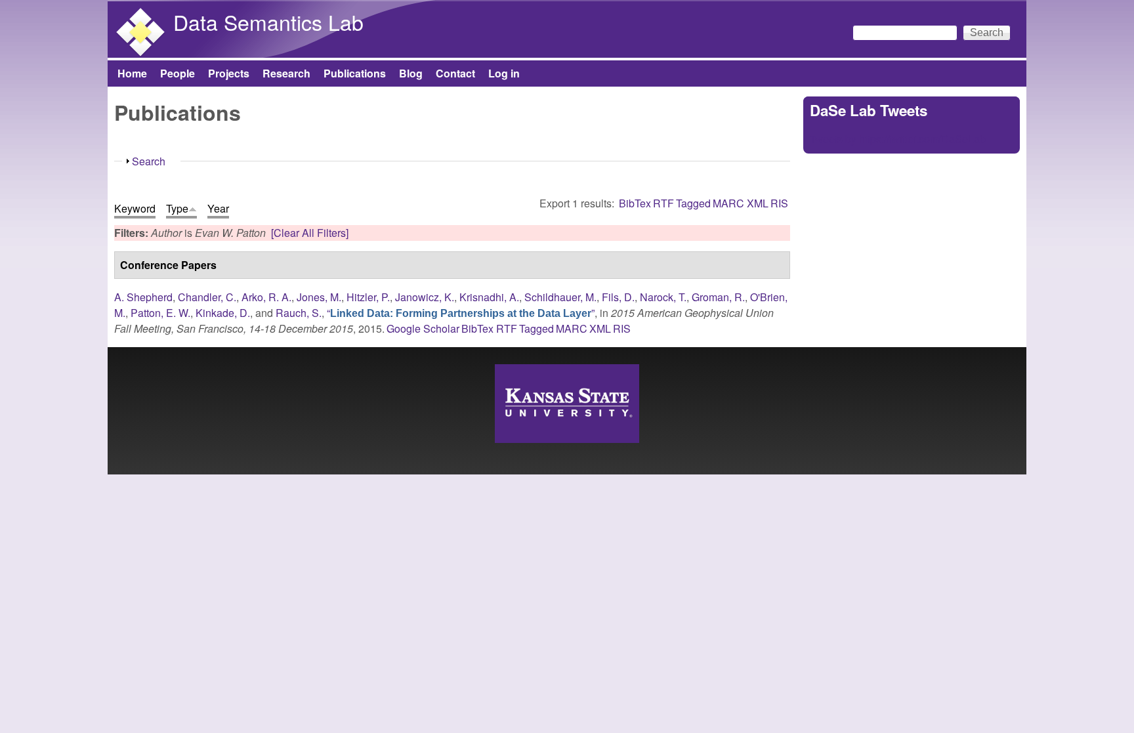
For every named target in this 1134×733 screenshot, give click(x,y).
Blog (411, 73)
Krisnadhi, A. (489, 296)
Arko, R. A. (266, 296)
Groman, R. (718, 296)
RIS (779, 203)
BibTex (635, 203)
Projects (228, 73)
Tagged (693, 203)
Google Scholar (423, 328)
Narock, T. (663, 296)
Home (132, 73)
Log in (504, 73)
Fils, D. (618, 296)
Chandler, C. (207, 296)
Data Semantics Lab (268, 22)
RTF (663, 203)
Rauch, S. (299, 312)
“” (461, 312)
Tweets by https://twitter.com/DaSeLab (898, 138)
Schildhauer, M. (560, 296)
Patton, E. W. (160, 312)
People (177, 73)
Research (286, 73)
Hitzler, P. (368, 296)
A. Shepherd (143, 296)
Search (148, 161)
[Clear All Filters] (309, 232)
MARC (728, 203)
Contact (455, 73)
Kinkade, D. (223, 312)
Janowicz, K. (424, 296)
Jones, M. (319, 296)
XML (757, 203)
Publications (355, 73)
